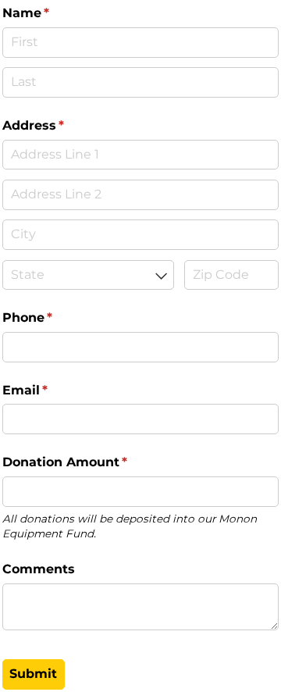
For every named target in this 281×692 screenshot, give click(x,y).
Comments (38, 569)
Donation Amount (93, 462)
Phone (56, 317)
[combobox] (88, 275)
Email (53, 390)
